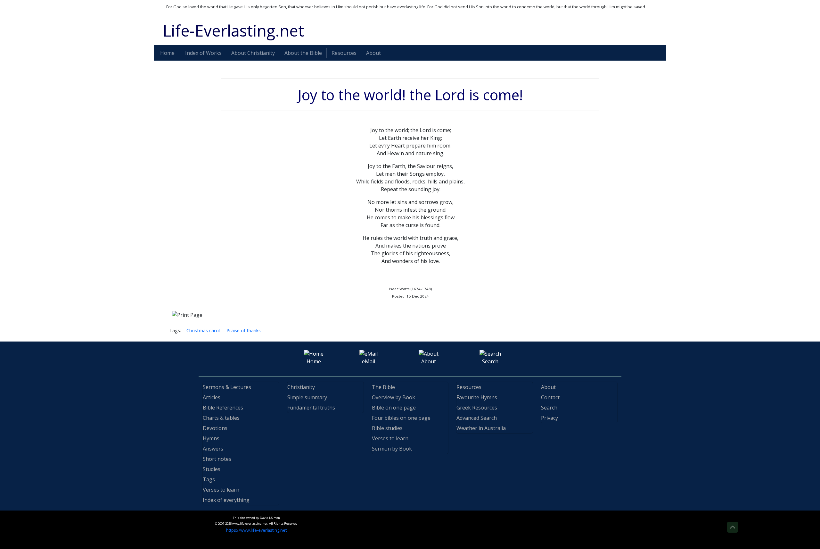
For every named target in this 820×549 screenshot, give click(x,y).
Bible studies (387, 428)
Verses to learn (221, 489)
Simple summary (307, 397)
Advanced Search (476, 417)
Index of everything (226, 499)
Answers (213, 448)
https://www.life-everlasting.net (256, 530)
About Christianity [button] (253, 52)
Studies (211, 469)
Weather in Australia (481, 428)
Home (167, 52)
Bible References (223, 407)
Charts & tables (221, 417)
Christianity (301, 387)
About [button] (373, 52)
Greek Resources (476, 407)
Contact (550, 397)
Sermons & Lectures (227, 387)
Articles (211, 397)
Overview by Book (393, 397)
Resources (468, 387)
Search (549, 407)
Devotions (215, 428)
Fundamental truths (311, 407)
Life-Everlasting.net (233, 30)
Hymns (211, 438)
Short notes (217, 458)
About (548, 387)
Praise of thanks (243, 330)
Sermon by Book (392, 448)
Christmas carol (203, 330)
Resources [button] (344, 52)
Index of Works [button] (203, 52)
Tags (209, 479)
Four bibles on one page (401, 417)
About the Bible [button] (303, 52)
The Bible (383, 387)
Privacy (549, 417)
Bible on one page (394, 407)
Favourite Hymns (476, 397)
